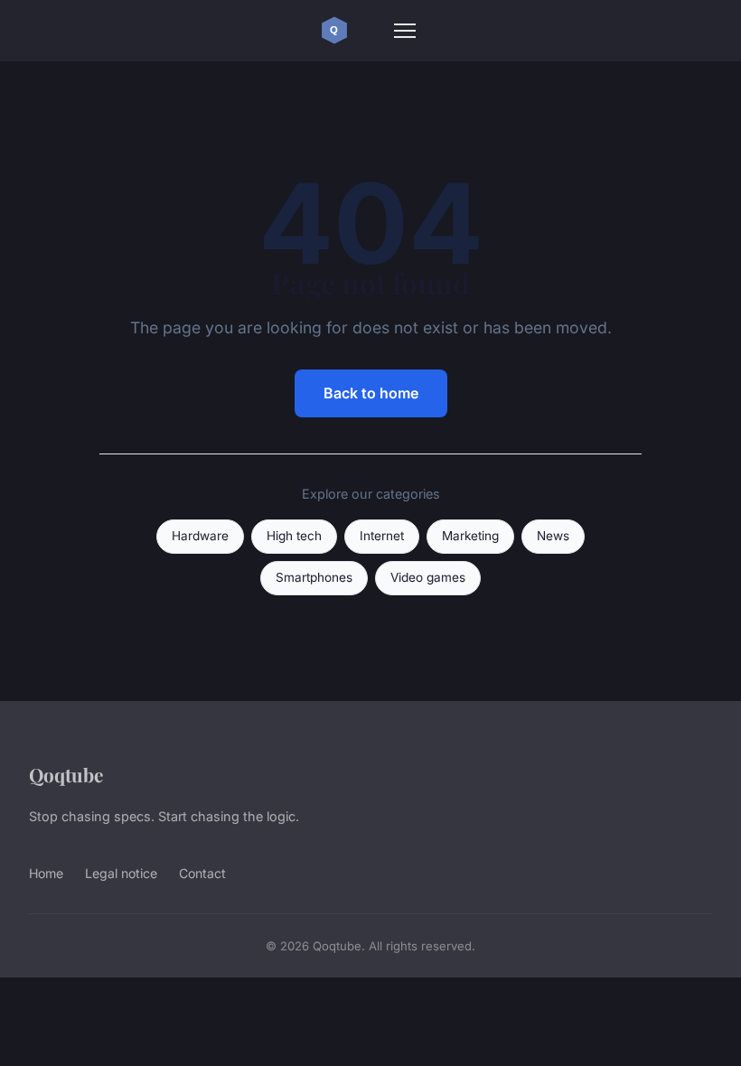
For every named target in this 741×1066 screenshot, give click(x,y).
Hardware (200, 535)
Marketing (470, 535)
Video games (427, 577)
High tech (294, 535)
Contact (202, 873)
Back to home (371, 393)
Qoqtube (66, 774)
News (553, 535)
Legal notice (121, 873)
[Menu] (405, 30)
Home (46, 873)
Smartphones (314, 577)
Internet (382, 535)
